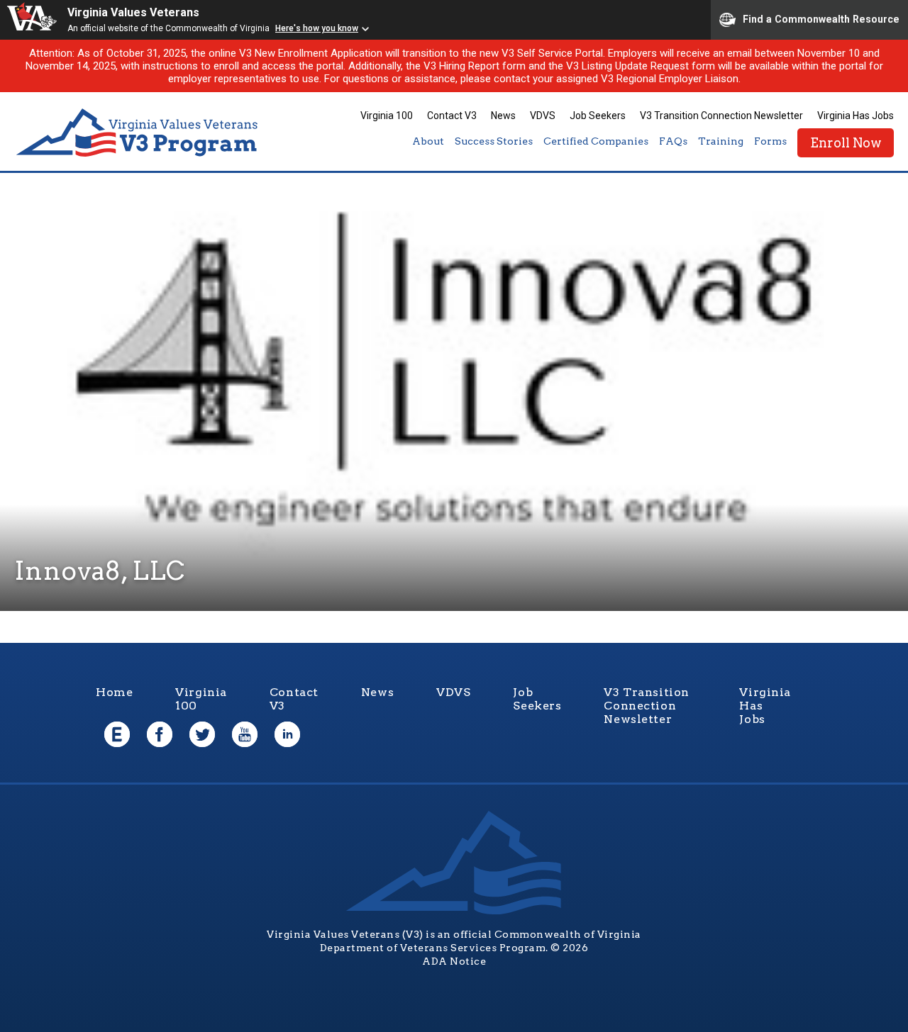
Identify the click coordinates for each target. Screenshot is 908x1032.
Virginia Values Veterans (133, 12)
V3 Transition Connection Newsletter (721, 115)
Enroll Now (845, 142)
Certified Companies (595, 141)
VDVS (542, 115)
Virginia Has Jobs (855, 115)
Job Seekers (598, 115)
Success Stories (494, 141)
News (503, 115)
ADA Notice (454, 961)
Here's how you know (316, 28)
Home (114, 692)
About (428, 141)
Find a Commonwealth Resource (821, 18)
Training (720, 141)
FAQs (673, 141)
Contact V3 (452, 115)
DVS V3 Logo (138, 133)
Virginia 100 (386, 115)
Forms (770, 141)
